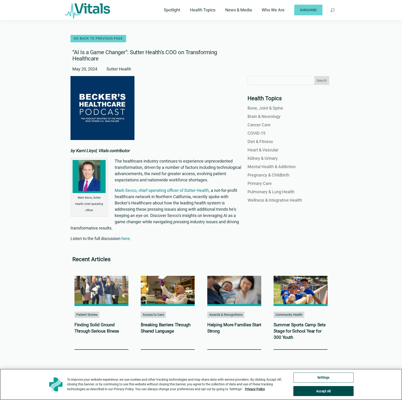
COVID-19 (256, 133)
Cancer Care (259, 124)
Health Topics (202, 9)
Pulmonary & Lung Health (271, 191)
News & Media (238, 9)
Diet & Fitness (260, 141)
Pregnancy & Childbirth (268, 175)
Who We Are (273, 9)
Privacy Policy (255, 389)
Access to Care (153, 315)
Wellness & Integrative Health (275, 200)
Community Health (288, 315)
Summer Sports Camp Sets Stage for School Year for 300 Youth (299, 331)
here (125, 238)
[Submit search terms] (333, 10)
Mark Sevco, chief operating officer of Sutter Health (162, 190)
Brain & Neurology (264, 116)
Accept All (323, 391)
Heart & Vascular (263, 149)
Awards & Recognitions (226, 315)
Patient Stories (86, 315)
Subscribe (308, 10)
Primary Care (260, 183)
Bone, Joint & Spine (265, 108)
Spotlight (172, 9)
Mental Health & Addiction (272, 166)
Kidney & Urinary (263, 158)
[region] (201, 384)
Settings (323, 377)
